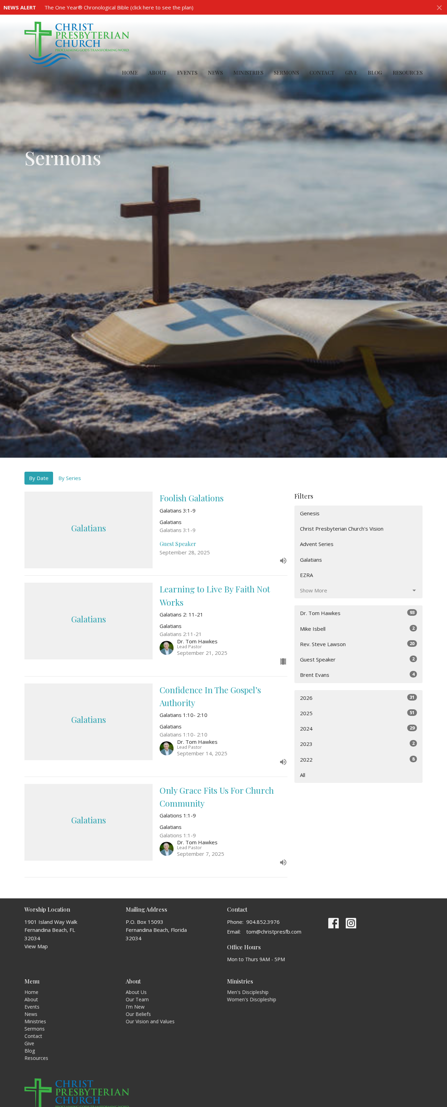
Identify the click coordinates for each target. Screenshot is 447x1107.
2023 (357, 743)
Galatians (311, 559)
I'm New (135, 1006)
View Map (36, 946)
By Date (39, 477)
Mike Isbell (357, 628)
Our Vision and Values (150, 1021)
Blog (375, 72)
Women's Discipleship (251, 999)
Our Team (137, 999)
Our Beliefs (138, 1014)
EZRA (306, 574)
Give (351, 72)
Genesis (310, 513)
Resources (408, 72)
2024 (357, 728)
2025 (357, 713)
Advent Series (317, 543)
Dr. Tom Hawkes (357, 612)
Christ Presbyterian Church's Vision (341, 528)
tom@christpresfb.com (273, 931)
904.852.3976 (263, 921)
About (157, 72)
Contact (322, 72)
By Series (69, 477)
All (302, 774)
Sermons (286, 72)
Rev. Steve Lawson (357, 644)
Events (187, 72)
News (215, 72)
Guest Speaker (357, 659)
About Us (136, 992)
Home (130, 72)
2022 (357, 759)
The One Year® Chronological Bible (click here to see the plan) (118, 7)
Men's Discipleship (248, 992)
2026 (357, 697)
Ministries (248, 72)
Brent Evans (357, 674)
